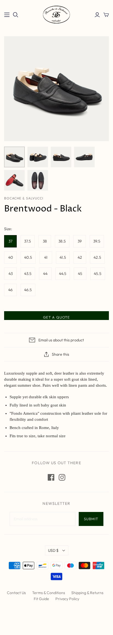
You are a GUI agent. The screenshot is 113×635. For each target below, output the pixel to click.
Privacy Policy (67, 598)
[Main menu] (7, 15)
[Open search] (15, 15)
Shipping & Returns (87, 592)
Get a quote (56, 317)
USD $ (53, 550)
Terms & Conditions (48, 592)
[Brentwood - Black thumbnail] (14, 157)
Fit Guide (41, 598)
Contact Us (16, 592)
